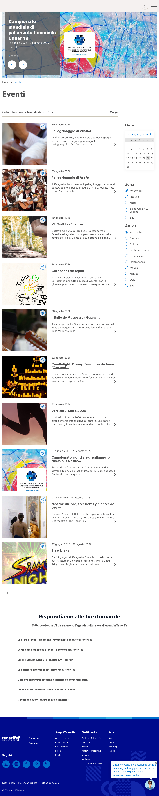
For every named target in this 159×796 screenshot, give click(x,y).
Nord (133, 202)
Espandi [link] (13, 46)
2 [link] (52, 112)
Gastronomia (137, 261)
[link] (5, 82)
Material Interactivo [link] (91, 750)
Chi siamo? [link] (34, 738)
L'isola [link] (58, 755)
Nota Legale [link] (8, 783)
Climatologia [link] (61, 742)
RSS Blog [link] (112, 746)
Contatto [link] (33, 743)
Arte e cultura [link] (62, 738)
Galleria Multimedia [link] (91, 738)
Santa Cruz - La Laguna (139, 210)
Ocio (132, 279)
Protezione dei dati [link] (27, 783)
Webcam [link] (86, 759)
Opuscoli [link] (86, 742)
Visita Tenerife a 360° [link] (92, 763)
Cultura (134, 244)
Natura (134, 273)
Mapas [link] (85, 746)
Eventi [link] (111, 742)
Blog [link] (110, 738)
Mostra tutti (137, 190)
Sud (132, 217)
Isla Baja (134, 196)
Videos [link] (85, 755)
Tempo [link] (111, 750)
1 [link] (49, 112)
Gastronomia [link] (61, 746)
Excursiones (137, 256)
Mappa (134, 267)
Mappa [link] (113, 112)
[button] (150, 785)
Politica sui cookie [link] (50, 783)
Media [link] (58, 750)
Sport (133, 285)
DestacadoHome (140, 250)
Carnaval (135, 238)
